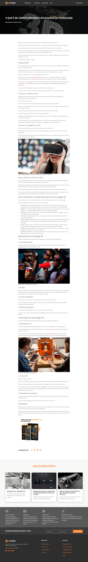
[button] (31, 450)
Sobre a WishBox (67, 544)
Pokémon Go (50, 396)
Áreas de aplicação (67, 546)
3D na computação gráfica (36, 77)
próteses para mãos (50, 333)
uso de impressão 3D (31, 326)
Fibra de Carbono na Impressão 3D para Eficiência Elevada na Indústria (69, 493)
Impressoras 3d (45, 544)
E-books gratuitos (67, 549)
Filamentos (44, 546)
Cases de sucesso (67, 552)
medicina (51, 329)
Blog (64, 555)
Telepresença (45, 549)
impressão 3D (21, 83)
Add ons (43, 552)
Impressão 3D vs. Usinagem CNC (16, 491)
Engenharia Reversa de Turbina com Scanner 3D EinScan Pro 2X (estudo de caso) (44, 493)
